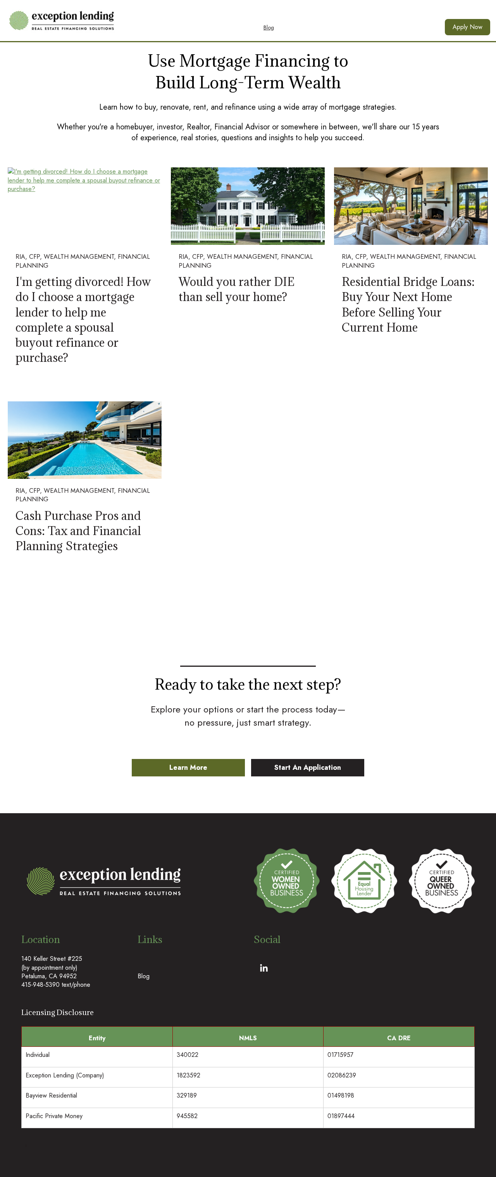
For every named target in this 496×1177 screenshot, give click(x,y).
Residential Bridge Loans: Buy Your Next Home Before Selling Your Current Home (408, 304)
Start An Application (307, 767)
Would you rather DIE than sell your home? (236, 289)
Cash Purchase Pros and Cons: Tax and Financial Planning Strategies (78, 530)
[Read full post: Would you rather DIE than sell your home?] (248, 206)
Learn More (188, 767)
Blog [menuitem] (269, 27)
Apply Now (467, 26)
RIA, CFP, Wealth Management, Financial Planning (83, 261)
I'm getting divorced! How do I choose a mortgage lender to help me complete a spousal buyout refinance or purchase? (83, 319)
